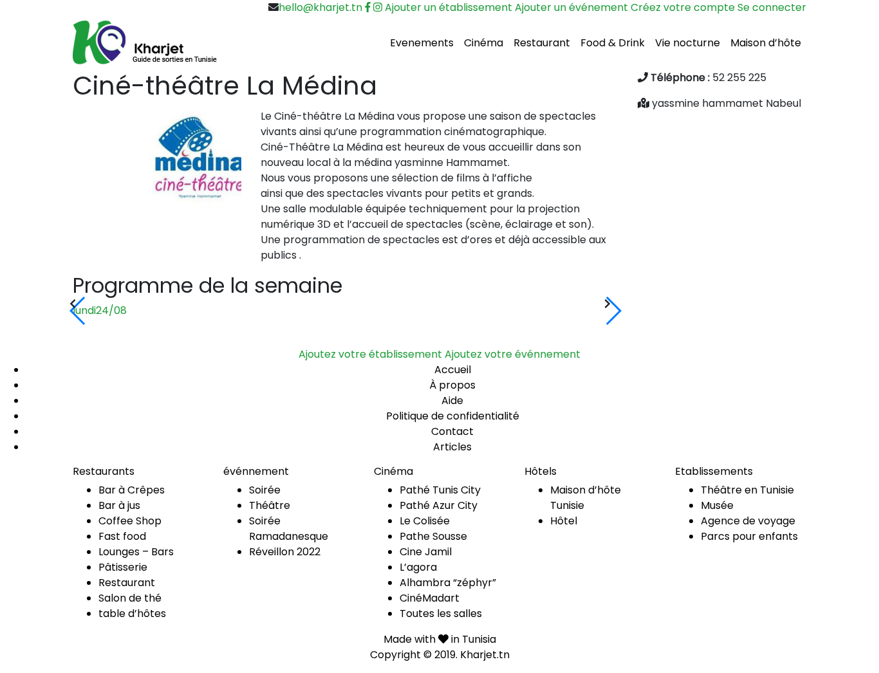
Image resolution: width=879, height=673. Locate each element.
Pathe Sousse (433, 536)
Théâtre (269, 505)
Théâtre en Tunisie (747, 490)
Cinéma (483, 42)
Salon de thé (130, 598)
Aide (452, 400)
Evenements (422, 42)
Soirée (265, 490)
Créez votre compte (683, 7)
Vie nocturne (687, 42)
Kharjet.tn (485, 654)
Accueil (452, 369)
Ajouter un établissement (448, 7)
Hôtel (563, 520)
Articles (452, 446)
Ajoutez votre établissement (370, 354)
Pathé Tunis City (440, 490)
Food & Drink (612, 42)
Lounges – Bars (136, 551)
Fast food (122, 536)
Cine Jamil (426, 551)
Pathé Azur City (438, 505)
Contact (452, 431)
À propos (452, 385)
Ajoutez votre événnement (512, 354)
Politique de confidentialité (452, 416)
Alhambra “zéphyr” (448, 582)
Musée (717, 505)
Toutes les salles (441, 613)
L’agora (418, 567)
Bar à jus (119, 505)
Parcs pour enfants (749, 536)
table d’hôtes (132, 613)
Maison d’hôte (765, 42)
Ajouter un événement (571, 7)
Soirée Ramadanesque (288, 528)
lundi (100, 310)
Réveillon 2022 (284, 551)
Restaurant (542, 42)
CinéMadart (429, 598)
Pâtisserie (122, 567)
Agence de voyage (748, 520)
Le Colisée (425, 520)
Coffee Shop (130, 520)
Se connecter (771, 7)
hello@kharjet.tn (320, 7)
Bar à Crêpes (131, 490)
